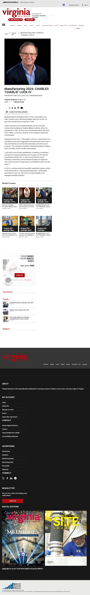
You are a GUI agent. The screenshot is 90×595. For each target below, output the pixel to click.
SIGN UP (19, 275)
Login (4, 402)
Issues (56, 25)
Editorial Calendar (8, 458)
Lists (79, 364)
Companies (74, 364)
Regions (19, 25)
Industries (12, 25)
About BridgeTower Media (10, 433)
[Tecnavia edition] (23, 565)
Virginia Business (10, 99)
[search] (74, 28)
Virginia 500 (63, 25)
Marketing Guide (7, 462)
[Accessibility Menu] (64, 5)
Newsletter (5, 466)
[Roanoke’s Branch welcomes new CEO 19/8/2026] (19, 307)
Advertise (84, 364)
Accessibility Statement (10, 436)
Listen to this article (18, 112)
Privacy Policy (27, 280)
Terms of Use (22, 591)
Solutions (5, 455)
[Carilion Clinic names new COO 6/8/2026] (19, 314)
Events (25, 25)
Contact (4, 429)
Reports (68, 364)
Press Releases (72, 25)
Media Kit (5, 469)
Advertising (81, 25)
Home (6, 34)
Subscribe (29, 19)
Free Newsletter (16, 19)
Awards (38, 25)
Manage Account (74, 5)
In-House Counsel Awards (39, 16)
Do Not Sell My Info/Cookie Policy (62, 591)
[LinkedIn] (11, 478)
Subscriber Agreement (9, 417)
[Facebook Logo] (7, 478)
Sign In (86, 5)
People (6, 299)
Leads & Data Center (47, 25)
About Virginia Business (10, 425)
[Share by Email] (22, 108)
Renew (4, 413)
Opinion (32, 25)
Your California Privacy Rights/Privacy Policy (43, 591)
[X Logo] (3, 478)
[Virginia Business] (16, 13)
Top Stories (7, 292)
